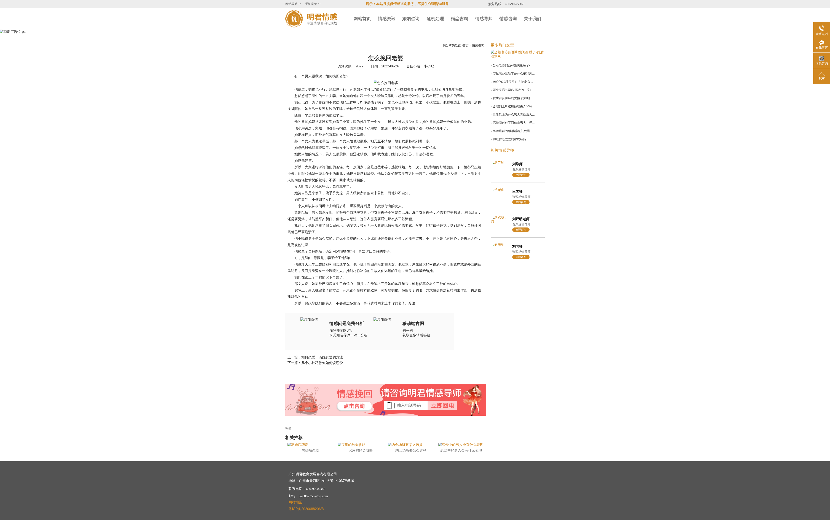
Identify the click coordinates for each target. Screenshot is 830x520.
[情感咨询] (354, 406)
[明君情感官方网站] (311, 18)
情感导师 (484, 18)
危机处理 (435, 18)
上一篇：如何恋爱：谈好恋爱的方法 (315, 357)
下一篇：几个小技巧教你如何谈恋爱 (315, 363)
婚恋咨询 (459, 18)
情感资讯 (386, 18)
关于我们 (532, 18)
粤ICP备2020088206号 (306, 509)
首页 (466, 45)
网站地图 (295, 502)
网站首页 (362, 18)
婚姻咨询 (411, 18)
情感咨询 (508, 18)
